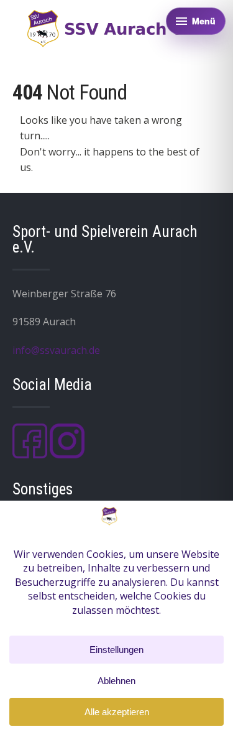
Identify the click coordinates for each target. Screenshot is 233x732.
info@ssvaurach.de (56, 350)
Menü (204, 21)
